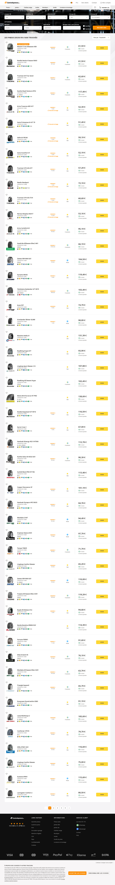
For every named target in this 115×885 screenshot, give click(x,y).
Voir (102, 48)
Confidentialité (35, 842)
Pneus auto (57, 822)
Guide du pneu (35, 824)
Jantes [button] (17, 7)
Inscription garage (36, 830)
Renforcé (88, 29)
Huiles (37, 7)
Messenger (82, 829)
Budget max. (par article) (71, 24)
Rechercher (101, 27)
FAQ (77, 835)
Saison (26, 24)
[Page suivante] (69, 807)
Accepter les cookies (77, 873)
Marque (6, 24)
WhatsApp (82, 825)
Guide (54, 7)
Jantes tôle (57, 824)
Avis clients (84, 3)
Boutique (45, 7)
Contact (94, 3)
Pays (32, 839)
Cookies (33, 845)
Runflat (87, 26)
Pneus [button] (8, 7)
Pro (77, 3)
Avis (32, 827)
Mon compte (106, 3)
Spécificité (46, 24)
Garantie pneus (35, 822)
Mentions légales (36, 833)
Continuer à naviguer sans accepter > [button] (104, 862)
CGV (32, 836)
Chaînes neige (28, 7)
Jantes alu (56, 827)
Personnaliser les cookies (99, 873)
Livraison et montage (66, 7)
